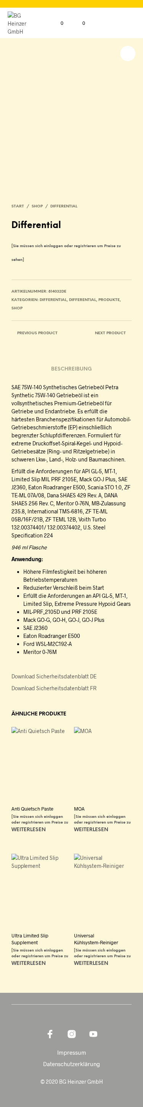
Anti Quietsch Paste (32, 809)
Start (17, 206)
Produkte (109, 300)
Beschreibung (71, 369)
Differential (63, 206)
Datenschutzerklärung (71, 1063)
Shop (37, 206)
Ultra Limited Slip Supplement (29, 938)
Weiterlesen (28, 829)
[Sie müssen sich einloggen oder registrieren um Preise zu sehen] (39, 822)
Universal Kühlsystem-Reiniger (96, 938)
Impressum (71, 1052)
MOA (79, 809)
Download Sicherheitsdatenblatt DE (53, 676)
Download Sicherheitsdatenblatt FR (53, 688)
